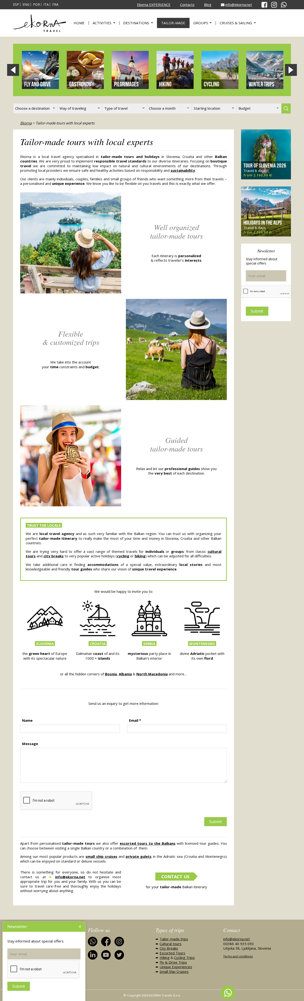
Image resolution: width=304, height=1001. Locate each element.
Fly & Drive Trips (173, 962)
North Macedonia (152, 674)
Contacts (187, 4)
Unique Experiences (176, 966)
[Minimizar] (80, 926)
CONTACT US (175, 876)
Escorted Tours (172, 953)
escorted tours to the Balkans (148, 843)
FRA (55, 4)
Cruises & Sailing (236, 23)
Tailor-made (173, 23)
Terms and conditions (238, 956)
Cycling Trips (184, 957)
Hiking (165, 957)
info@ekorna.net (238, 4)
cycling (123, 556)
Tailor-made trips (174, 939)
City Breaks (169, 948)
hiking (140, 556)
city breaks (53, 556)
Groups (201, 23)
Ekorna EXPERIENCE (154, 4)
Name (27, 720)
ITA (46, 4)
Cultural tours (170, 943)
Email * (135, 720)
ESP (16, 4)
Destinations (136, 23)
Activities (102, 23)
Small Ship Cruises (174, 971)
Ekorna (26, 123)
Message (30, 743)
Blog (207, 4)
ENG (26, 4)
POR (36, 4)
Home (79, 23)
